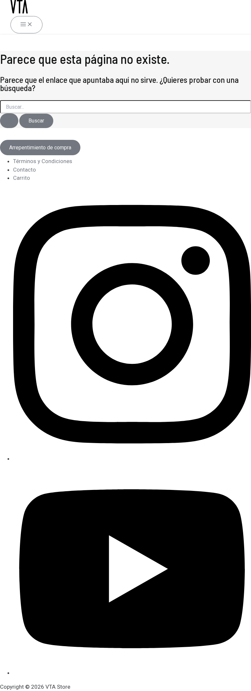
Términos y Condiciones (42, 161)
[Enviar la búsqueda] (9, 120)
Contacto (24, 169)
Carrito (21, 178)
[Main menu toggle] (26, 24)
